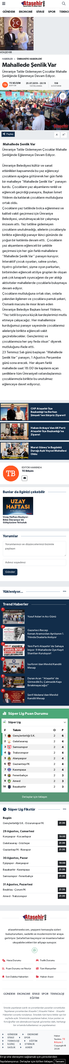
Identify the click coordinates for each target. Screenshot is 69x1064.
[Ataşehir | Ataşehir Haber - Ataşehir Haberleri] (33, 3)
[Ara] (63, 4)
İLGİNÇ (11, 1044)
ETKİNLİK (29, 1044)
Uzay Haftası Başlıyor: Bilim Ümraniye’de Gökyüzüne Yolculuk (15, 520)
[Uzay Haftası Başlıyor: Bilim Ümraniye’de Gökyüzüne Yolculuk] (18, 505)
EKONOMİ (25, 11)
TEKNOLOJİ (57, 994)
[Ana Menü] (3, 3)
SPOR (51, 11)
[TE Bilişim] (11, 473)
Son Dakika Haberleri (17, 977)
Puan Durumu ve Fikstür (18, 968)
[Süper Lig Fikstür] (64, 809)
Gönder (10, 572)
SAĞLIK (11, 1048)
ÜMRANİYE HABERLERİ (29, 59)
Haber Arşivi (46, 977)
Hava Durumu (14, 960)
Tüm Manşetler (48, 968)
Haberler (7, 59)
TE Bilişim (27, 471)
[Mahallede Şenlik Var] (34, 110)
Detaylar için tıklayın (34, 797)
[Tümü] (64, 591)
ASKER (28, 1048)
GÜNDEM (9, 11)
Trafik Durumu (47, 960)
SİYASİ (40, 11)
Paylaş (10, 134)
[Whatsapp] (34, 950)
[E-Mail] (24, 478)
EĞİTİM (34, 998)
